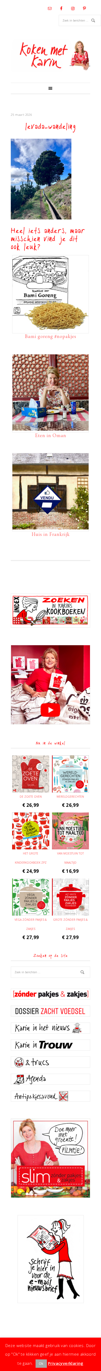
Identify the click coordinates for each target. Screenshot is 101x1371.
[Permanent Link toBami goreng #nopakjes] (50, 329)
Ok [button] (41, 1363)
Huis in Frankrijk (51, 534)
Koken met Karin (50, 56)
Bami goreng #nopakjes (50, 336)
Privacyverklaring (65, 1363)
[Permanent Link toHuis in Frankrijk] (50, 527)
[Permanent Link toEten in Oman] (50, 428)
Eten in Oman (50, 435)
